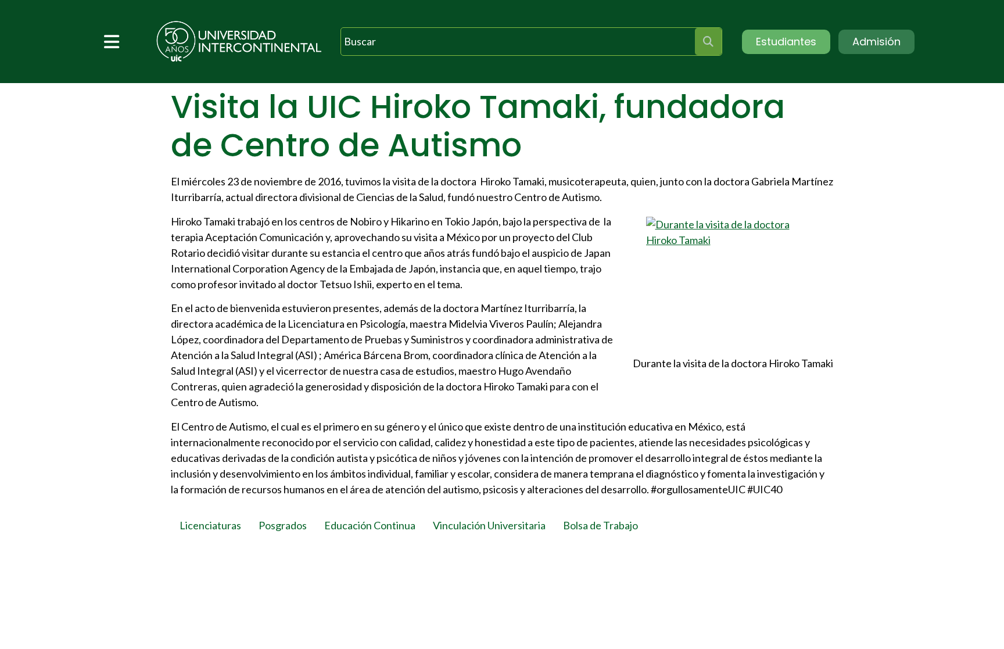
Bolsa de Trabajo (600, 525)
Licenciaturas (210, 525)
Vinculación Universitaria (489, 525)
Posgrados (283, 525)
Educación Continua (369, 525)
